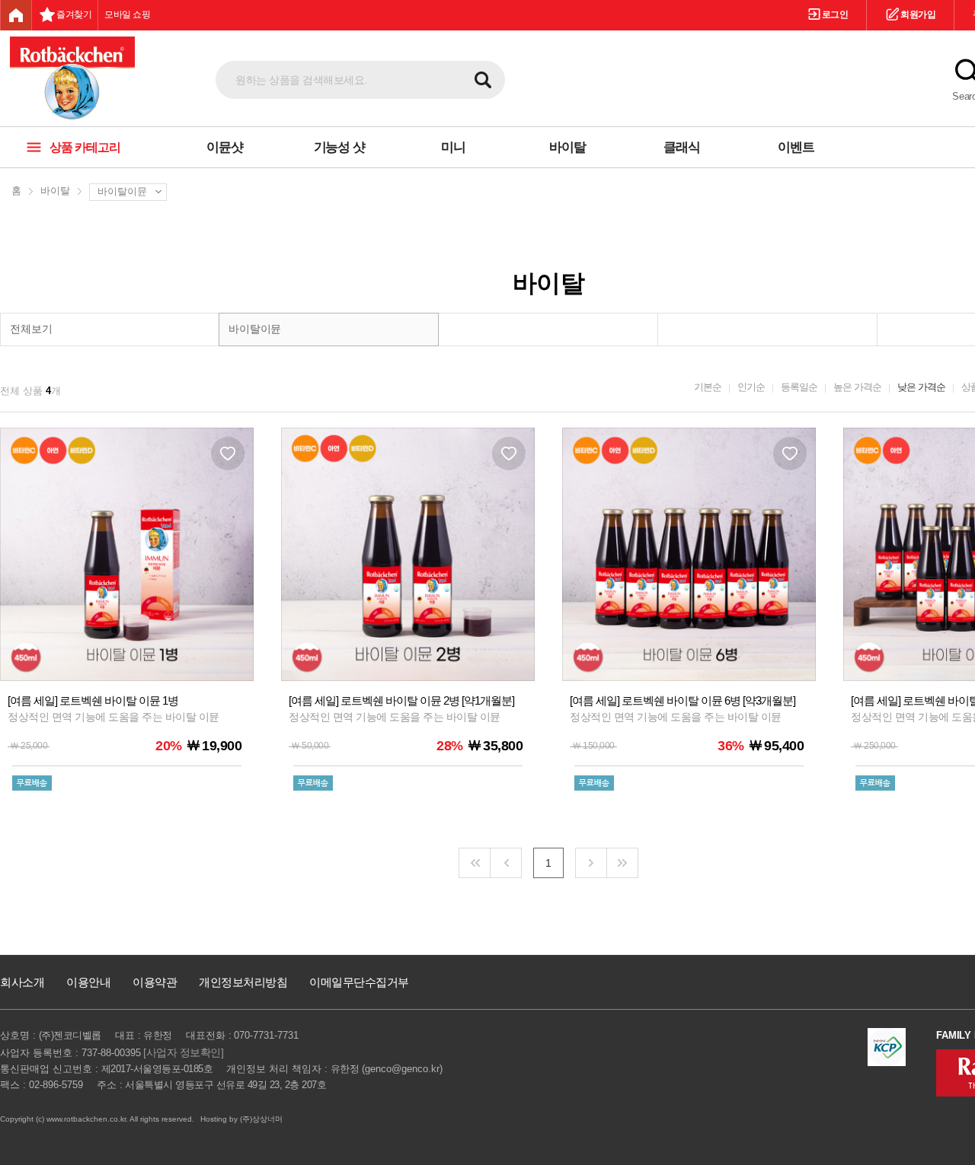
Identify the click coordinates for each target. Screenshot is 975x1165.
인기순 (751, 387)
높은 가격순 (857, 387)
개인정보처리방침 (243, 982)
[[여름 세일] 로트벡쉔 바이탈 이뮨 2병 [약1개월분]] (408, 619)
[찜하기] (228, 453)
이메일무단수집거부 (359, 982)
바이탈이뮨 (122, 191)
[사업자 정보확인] (183, 1052)
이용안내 (88, 982)
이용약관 (155, 982)
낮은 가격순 (921, 387)
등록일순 (799, 387)
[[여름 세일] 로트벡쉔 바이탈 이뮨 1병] (127, 619)
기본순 (707, 387)
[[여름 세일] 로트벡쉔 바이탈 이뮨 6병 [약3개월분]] (689, 619)
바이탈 (55, 190)
